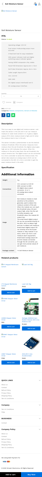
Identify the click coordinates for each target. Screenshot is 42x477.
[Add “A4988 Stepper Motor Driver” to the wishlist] (12, 315)
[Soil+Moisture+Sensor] (8, 115)
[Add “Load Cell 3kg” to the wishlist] (33, 280)
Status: (3, 39)
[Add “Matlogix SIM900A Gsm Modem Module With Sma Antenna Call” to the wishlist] (33, 315)
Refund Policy (6, 390)
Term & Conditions (7, 398)
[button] (18, 102)
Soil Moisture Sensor (14, 4)
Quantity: (4, 93)
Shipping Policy (6, 396)
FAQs (3, 412)
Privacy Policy (6, 393)
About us (4, 384)
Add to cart (10, 474)
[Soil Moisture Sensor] (3, 115)
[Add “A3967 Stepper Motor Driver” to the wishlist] (12, 350)
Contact (4, 387)
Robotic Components (16, 110)
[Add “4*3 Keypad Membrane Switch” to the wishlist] (12, 280)
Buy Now (31, 474)
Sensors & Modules (30, 110)
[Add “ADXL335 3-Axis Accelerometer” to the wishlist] (33, 350)
